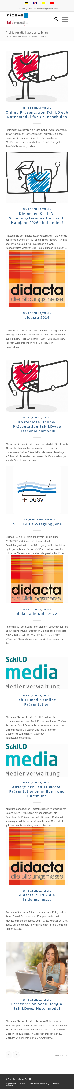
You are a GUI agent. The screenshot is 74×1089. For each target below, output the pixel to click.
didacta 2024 (37, 317)
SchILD (27, 107)
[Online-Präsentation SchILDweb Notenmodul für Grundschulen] (37, 76)
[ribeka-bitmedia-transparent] (31, 19)
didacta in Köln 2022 (37, 613)
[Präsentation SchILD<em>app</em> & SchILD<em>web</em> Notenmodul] (37, 968)
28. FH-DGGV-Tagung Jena (37, 524)
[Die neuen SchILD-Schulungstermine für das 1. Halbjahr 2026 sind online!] (37, 177)
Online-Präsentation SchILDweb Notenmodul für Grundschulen (37, 114)
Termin (46, 107)
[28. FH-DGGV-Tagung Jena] (37, 490)
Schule (36, 107)
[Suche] (54, 19)
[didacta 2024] (37, 278)
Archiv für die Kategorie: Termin (28, 32)
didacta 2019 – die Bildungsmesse (37, 897)
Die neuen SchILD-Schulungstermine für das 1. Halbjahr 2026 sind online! (37, 218)
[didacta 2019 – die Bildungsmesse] (37, 856)
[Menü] (63, 19)
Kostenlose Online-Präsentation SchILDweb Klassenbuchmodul (37, 426)
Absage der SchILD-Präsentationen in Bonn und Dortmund (37, 791)
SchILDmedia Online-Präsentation (37, 702)
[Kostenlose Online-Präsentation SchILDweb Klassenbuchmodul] (37, 386)
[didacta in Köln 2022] (37, 579)
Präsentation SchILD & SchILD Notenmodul (37, 1006)
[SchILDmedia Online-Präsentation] (37, 673)
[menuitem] (54, 19)
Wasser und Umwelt (42, 519)
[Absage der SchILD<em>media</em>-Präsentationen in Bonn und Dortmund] (37, 760)
